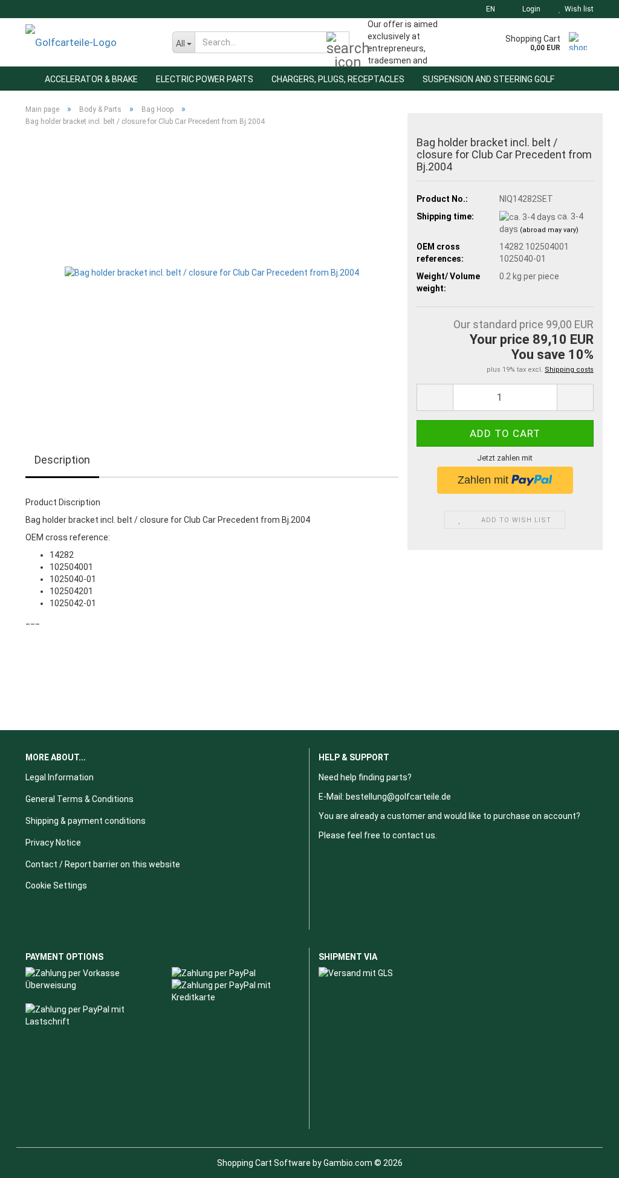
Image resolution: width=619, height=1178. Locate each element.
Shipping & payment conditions (85, 821)
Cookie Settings (56, 885)
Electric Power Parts (204, 79)
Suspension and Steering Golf (488, 79)
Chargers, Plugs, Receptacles (337, 79)
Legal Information (59, 777)
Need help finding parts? (365, 777)
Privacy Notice (53, 842)
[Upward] (586, 1160)
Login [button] (529, 9)
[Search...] (337, 43)
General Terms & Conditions (79, 799)
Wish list (577, 9)
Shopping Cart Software (264, 1163)
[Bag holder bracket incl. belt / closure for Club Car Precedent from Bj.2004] (212, 272)
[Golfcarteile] (89, 42)
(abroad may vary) (549, 230)
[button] (487, 9)
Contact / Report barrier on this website (102, 864)
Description (62, 459)
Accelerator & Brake (91, 79)
